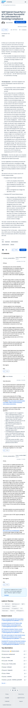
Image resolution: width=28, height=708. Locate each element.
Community (9, 1)
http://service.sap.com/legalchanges (11, 530)
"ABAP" (23, 604)
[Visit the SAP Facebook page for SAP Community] (10, 690)
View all (3, 683)
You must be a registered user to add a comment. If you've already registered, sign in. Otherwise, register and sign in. (13, 591)
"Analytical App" (5, 610)
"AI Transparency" (15, 608)
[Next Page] (15, 612)
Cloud (3, 35)
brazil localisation (14, 241)
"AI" (21, 608)
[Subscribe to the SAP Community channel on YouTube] (15, 690)
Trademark (7, 701)
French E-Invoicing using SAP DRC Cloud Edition (12, 619)
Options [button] (15, 24)
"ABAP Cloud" (7, 604)
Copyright (7, 697)
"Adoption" (14, 606)
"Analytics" (12, 610)
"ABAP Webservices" (15, 604)
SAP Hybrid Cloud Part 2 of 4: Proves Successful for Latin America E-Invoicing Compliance (13, 15)
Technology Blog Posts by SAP (9, 626)
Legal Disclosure (21, 697)
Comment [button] (22, 249)
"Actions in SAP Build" (6, 606)
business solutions (5, 244)
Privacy (6, 694)
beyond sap (7, 241)
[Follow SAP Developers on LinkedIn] (17, 690)
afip (2, 241)
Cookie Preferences (7, 704)
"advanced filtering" (5, 608)
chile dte (12, 244)
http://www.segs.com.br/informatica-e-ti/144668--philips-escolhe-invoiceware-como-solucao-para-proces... (14, 402)
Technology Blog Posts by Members (9, 5)
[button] (3, 30)
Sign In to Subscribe (20, 22)
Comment (6, 595)
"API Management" (19, 610)
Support (21, 701)
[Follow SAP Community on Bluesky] (12, 690)
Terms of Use (21, 694)
